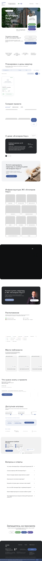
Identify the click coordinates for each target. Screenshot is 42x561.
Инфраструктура (31, 544)
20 (31, 413)
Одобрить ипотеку (9, 450)
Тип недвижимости (5, 70)
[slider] (10, 414)
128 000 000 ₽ (8, 413)
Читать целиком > (8, 203)
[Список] (39, 74)
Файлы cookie (31, 554)
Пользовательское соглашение (31, 552)
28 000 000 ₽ (21, 413)
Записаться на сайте (11, 532)
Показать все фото (34, 124)
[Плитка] (36, 74)
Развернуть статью (7, 394)
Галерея (37, 3)
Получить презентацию (32, 549)
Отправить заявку (30, 43)
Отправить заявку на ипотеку (29, 422)
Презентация (31, 3)
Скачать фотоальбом (33, 120)
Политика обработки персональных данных (32, 553)
